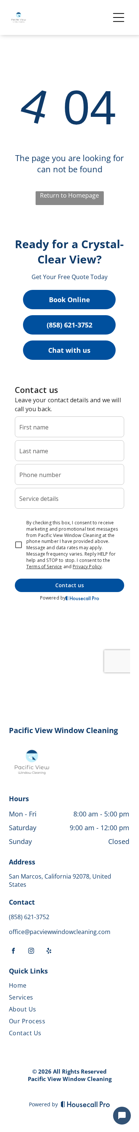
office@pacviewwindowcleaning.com (59, 932)
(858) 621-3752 (69, 324)
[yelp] (48, 952)
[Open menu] (118, 17)
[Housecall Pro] (85, 1104)
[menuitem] (69, 987)
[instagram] (31, 952)
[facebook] (13, 952)
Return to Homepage (69, 195)
